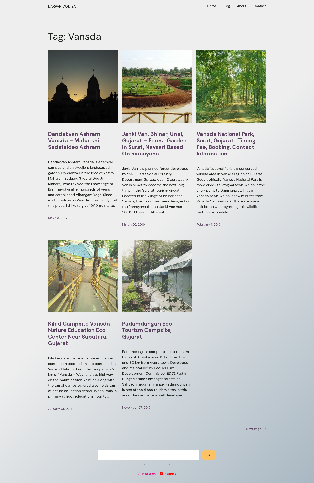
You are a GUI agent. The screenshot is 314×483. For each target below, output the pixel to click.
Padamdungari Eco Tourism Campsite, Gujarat (147, 330)
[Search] (208, 455)
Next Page (256, 429)
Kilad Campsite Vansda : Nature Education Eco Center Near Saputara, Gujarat (80, 333)
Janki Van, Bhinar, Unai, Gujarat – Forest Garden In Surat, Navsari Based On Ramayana (154, 144)
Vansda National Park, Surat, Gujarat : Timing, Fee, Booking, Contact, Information (226, 144)
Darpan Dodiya (62, 6)
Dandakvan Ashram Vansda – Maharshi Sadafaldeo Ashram (74, 140)
